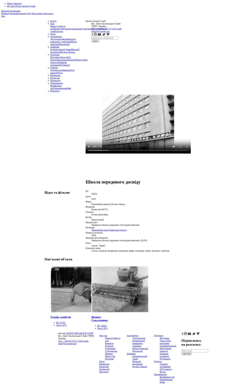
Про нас (103, 335)
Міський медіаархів (10, 11)
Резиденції (64, 44)
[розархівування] (18, 13)
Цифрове (54, 47)
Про (52, 23)
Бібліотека (55, 75)
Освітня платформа (59, 70)
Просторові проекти (165, 349)
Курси (60, 73)
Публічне (55, 54)
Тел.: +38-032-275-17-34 (103, 29)
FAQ (29, 13)
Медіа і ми (110, 356)
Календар (55, 78)
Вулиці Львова (68, 52)
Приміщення (56, 83)
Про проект (37, 13)
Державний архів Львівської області (109, 230)
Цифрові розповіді (58, 63)
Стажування (111, 351)
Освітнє (54, 67)
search (95, 41)
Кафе (68, 88)
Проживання (59, 88)
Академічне (56, 36)
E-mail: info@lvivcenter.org (106, 30)
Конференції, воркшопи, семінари (63, 40)
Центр (53, 21)
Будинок (66, 29)
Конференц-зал (167, 377)
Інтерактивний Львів (60, 49)
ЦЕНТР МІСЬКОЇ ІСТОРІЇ (79, 333)
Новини (5, 13)
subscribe (187, 354)
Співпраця (76, 29)
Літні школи (166, 369)
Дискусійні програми (165, 342)
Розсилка (58, 31)
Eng (3, 16)
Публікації (64, 65)
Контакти (48, 13)
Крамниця (55, 80)
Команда (58, 29)
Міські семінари (140, 348)
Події (52, 34)
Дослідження (56, 39)
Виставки (55, 57)
